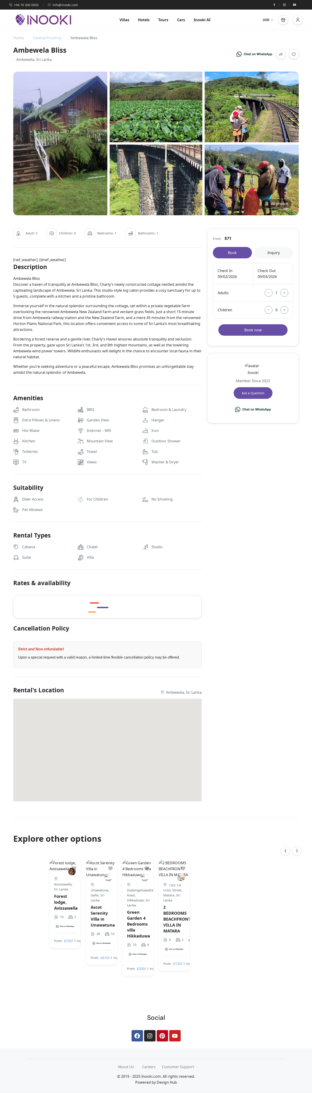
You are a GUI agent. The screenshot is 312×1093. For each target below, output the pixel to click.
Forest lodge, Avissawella (66, 902)
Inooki (253, 372)
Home (18, 38)
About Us (130, 1066)
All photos (279, 203)
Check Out (267, 270)
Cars (181, 19)
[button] (283, 20)
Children (225, 309)
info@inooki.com (65, 5)
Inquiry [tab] (273, 252)
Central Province (47, 38)
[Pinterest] (162, 1035)
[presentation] (285, 850)
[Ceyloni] (145, 877)
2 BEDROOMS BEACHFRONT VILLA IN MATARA (177, 919)
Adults (223, 292)
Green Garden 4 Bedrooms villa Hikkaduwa (138, 924)
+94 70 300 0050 (26, 5)
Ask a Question (253, 393)
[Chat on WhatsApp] (254, 54)
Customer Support (178, 1066)
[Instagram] (150, 1035)
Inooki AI (202, 19)
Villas (124, 19)
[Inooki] (108, 877)
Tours (163, 19)
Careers (152, 1066)
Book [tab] (232, 252)
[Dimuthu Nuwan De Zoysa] (181, 877)
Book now (253, 329)
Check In (225, 270)
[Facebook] (137, 1035)
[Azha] (72, 871)
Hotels (144, 19)
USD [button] (266, 20)
